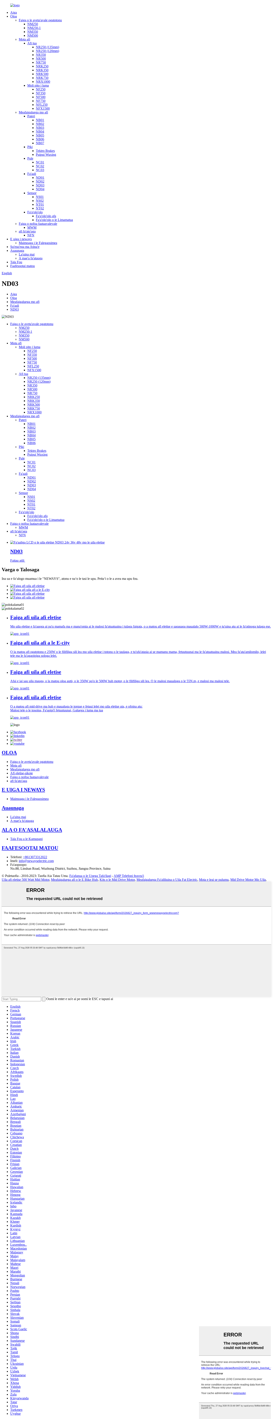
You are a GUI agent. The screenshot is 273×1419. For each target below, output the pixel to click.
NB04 (40, 131)
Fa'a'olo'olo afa (46, 216)
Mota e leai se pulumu (214, 879)
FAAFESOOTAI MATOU (30, 848)
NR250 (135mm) (47, 47)
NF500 (40, 97)
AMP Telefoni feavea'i (129, 876)
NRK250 (42, 66)
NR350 (41, 55)
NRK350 (42, 70)
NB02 (40, 124)
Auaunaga (17, 250)
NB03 (40, 127)
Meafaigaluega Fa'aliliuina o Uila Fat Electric (166, 879)
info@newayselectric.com (36, 861)
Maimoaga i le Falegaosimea (38, 243)
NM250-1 (34, 28)
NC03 (40, 170)
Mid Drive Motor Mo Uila (248, 879)
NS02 (40, 200)
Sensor (31, 193)
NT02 (40, 208)
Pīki (30, 147)
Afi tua (32, 43)
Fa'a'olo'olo (35, 212)
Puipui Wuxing (46, 154)
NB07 (40, 143)
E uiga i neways (21, 239)
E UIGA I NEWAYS (23, 789)
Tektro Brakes (45, 151)
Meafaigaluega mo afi (33, 112)
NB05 (40, 135)
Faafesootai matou (22, 266)
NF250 (40, 89)
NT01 (40, 204)
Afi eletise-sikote (21, 773)
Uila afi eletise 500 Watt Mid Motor (25, 879)
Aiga (13, 12)
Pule (30, 158)
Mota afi (24, 39)
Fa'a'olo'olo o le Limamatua (54, 220)
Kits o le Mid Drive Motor (117, 879)
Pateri (31, 116)
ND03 (40, 185)
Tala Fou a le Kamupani (26, 839)
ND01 (40, 177)
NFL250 (42, 104)
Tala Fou (16, 262)
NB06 (40, 139)
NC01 (40, 162)
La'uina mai (27, 254)
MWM (31, 227)
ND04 (40, 189)
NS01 (40, 197)
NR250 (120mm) (47, 51)
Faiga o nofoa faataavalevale (38, 223)
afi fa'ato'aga (27, 231)
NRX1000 (43, 81)
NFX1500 (43, 108)
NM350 (32, 31)
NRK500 (42, 74)
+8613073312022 (35, 857)
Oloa (13, 16)
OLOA (9, 752)
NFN (30, 235)
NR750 (41, 62)
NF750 (40, 101)
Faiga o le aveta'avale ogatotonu (40, 20)
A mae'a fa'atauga (30, 258)
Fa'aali (31, 174)
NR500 (41, 58)
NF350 (40, 93)
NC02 (40, 166)
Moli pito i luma (38, 85)
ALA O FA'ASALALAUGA (32, 830)
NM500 (32, 35)
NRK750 (42, 78)
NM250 (32, 24)
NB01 (40, 120)
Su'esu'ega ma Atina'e (24, 247)
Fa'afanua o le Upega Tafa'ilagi (90, 876)
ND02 (40, 181)
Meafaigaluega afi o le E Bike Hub (74, 879)
